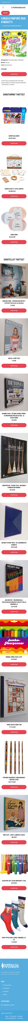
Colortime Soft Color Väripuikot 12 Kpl (14, 881)
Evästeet (20, 1016)
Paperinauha (7, 985)
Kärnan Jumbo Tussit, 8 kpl (14, 657)
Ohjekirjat (20, 60)
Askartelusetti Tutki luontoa (14, 189)
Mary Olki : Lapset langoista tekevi (14, 835)
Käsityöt (6, 991)
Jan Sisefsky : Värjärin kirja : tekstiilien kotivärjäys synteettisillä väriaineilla (14, 602)
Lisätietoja (14, 74)
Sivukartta (20, 1018)
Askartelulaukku (14, 136)
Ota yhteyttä (13, 1016)
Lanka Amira (14, 235)
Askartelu (6, 988)
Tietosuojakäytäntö (10, 1018)
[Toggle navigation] (3, 7)
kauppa (5, 13)
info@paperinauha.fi (6, 2)
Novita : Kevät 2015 (14, 358)
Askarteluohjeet (12, 60)
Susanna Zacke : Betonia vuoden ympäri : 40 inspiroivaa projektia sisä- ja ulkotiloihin (14, 416)
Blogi (5, 994)
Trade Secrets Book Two (14, 725)
